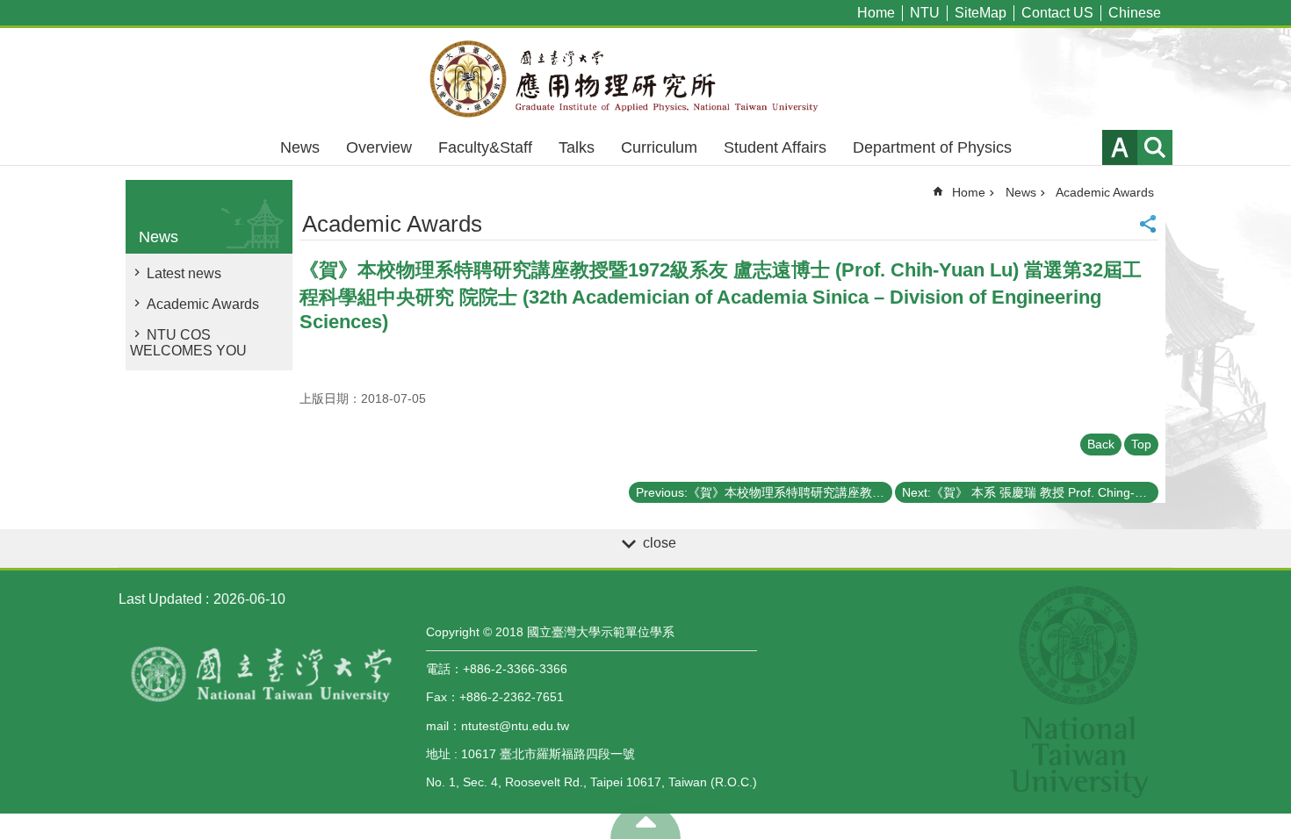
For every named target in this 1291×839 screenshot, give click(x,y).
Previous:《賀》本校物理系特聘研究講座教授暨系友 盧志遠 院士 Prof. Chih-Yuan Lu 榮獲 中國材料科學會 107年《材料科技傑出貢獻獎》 (764, 492)
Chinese (1134, 12)
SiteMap (980, 12)
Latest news (184, 273)
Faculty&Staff (485, 147)
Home (876, 12)
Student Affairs (775, 147)
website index (1154, 147)
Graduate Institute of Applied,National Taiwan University (645, 79)
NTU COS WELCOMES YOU (188, 342)
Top (1141, 444)
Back (1100, 444)
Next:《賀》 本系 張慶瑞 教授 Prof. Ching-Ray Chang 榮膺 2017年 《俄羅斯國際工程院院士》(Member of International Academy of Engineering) (1030, 492)
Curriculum (659, 147)
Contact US (1057, 12)
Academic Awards (203, 304)
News (300, 147)
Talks (577, 147)
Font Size (1119, 147)
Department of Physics (932, 147)
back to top (645, 821)
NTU (925, 12)
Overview (379, 147)
